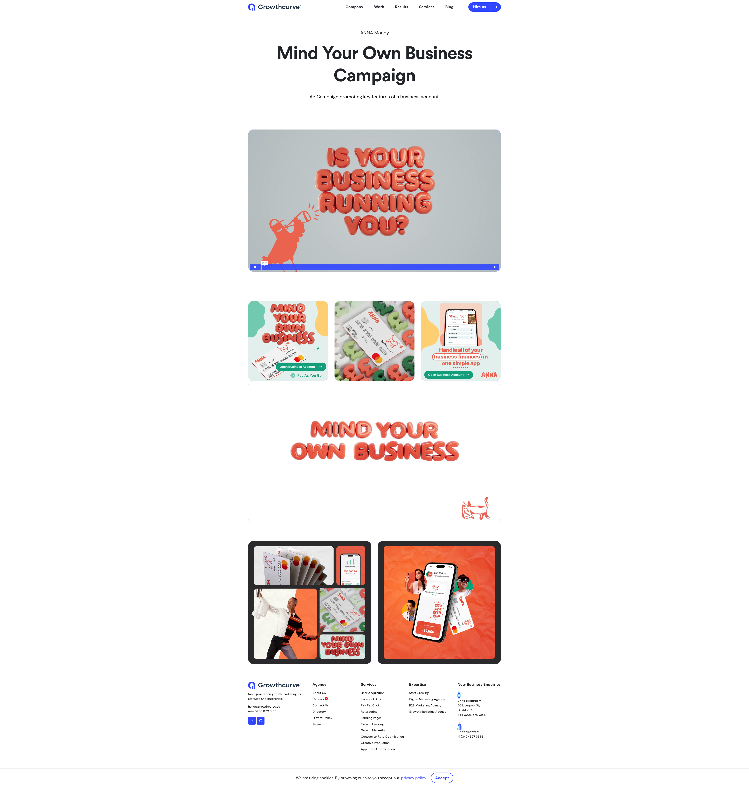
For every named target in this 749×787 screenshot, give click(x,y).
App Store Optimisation (378, 749)
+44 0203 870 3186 (262, 711)
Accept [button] (442, 777)
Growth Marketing (373, 730)
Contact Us (320, 705)
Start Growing (419, 693)
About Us (319, 693)
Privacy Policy (322, 718)
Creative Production (375, 743)
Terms (316, 724)
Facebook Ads (371, 699)
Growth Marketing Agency (427, 712)
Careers (318, 699)
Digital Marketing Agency (427, 699)
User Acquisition (372, 693)
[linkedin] (252, 721)
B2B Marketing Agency (425, 705)
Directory (319, 712)
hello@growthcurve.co (264, 706)
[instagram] (260, 721)
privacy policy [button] (413, 777)
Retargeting (369, 712)
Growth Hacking (372, 724)
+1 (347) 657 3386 (470, 737)
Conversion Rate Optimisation (382, 737)
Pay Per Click (370, 705)
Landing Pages (371, 718)
